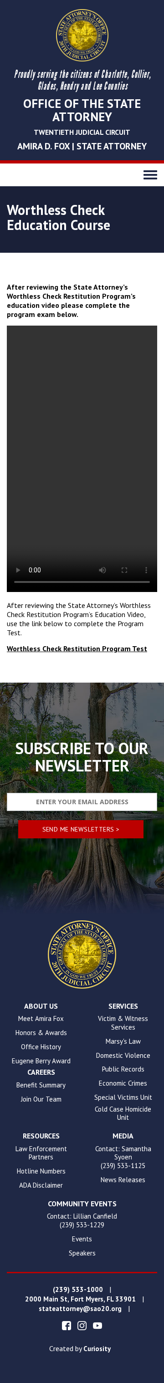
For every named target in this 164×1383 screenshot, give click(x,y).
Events (82, 1239)
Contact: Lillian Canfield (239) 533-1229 (82, 1220)
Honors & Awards (41, 1033)
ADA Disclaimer (41, 1185)
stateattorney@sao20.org (80, 1309)
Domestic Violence (123, 1055)
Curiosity (97, 1349)
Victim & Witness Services (123, 1023)
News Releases (123, 1180)
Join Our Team (41, 1099)
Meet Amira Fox (41, 1019)
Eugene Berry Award (41, 1061)
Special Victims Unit (123, 1097)
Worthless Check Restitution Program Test (77, 648)
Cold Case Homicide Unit (123, 1113)
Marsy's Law (123, 1041)
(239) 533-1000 (78, 1290)
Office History (41, 1047)
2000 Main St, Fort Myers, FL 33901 (80, 1299)
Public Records (123, 1069)
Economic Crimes (123, 1083)
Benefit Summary (41, 1085)
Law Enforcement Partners (41, 1153)
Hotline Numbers (41, 1171)
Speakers (82, 1253)
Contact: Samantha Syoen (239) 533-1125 (123, 1157)
